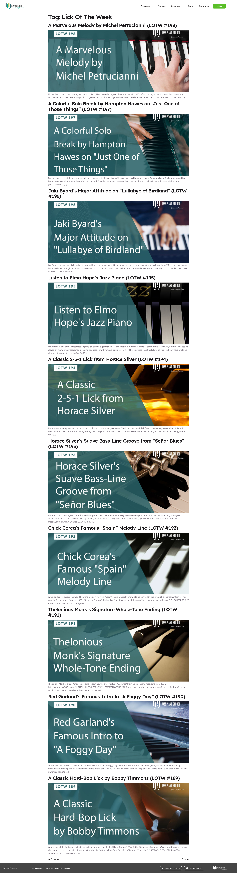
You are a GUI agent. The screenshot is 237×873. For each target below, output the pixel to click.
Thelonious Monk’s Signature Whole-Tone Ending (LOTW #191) (112, 551)
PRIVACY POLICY (37, 807)
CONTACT (67, 807)
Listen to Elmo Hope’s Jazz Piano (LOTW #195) (101, 216)
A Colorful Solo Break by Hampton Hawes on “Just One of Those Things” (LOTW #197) (113, 45)
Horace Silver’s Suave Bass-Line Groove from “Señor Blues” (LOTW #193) (116, 382)
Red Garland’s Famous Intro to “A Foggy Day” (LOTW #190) (116, 635)
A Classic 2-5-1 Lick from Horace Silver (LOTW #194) (108, 298)
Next (185, 798)
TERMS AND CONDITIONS (54, 807)
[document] (118, 842)
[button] (118, 813)
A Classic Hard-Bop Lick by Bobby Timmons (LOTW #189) (114, 717)
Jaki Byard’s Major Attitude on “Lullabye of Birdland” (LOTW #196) (117, 132)
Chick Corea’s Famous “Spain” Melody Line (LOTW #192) (113, 467)
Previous (53, 798)
